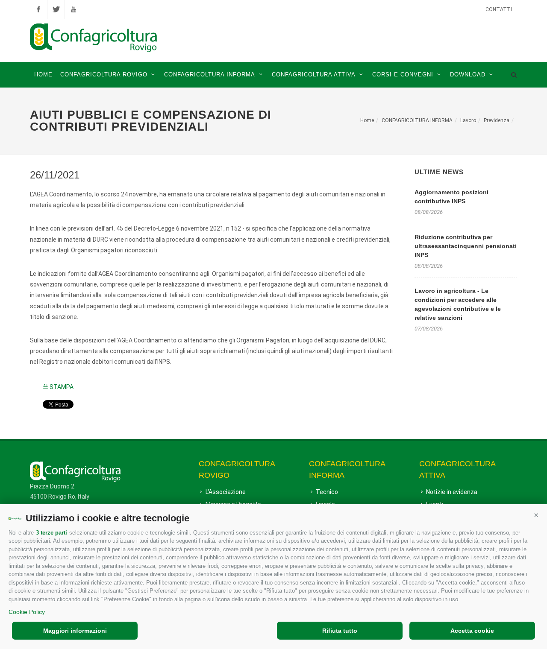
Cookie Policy (27, 611)
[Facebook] (38, 9)
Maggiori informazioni (75, 630)
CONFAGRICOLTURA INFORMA (417, 120)
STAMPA (61, 386)
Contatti (498, 9)
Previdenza (496, 120)
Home (367, 120)
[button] (536, 515)
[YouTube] (73, 9)
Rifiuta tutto (339, 630)
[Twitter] (56, 9)
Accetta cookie (472, 630)
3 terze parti (51, 532)
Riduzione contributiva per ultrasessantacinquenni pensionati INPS (466, 246)
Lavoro (468, 120)
